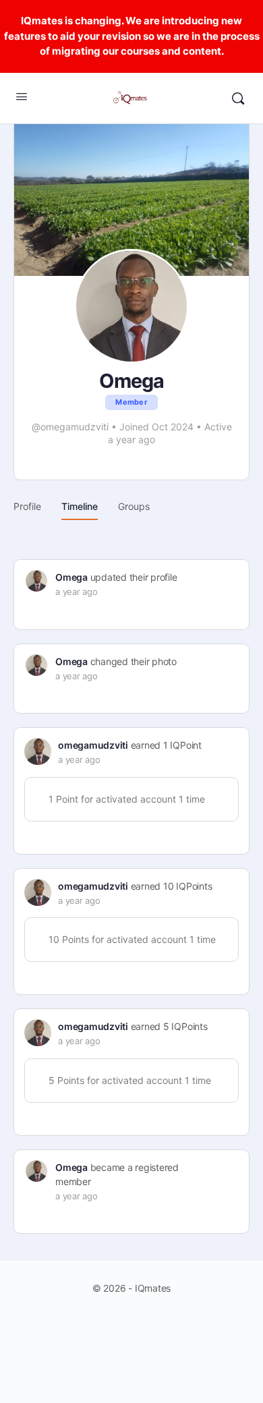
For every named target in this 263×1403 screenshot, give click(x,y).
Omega (71, 577)
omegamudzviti (93, 745)
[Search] (238, 98)
